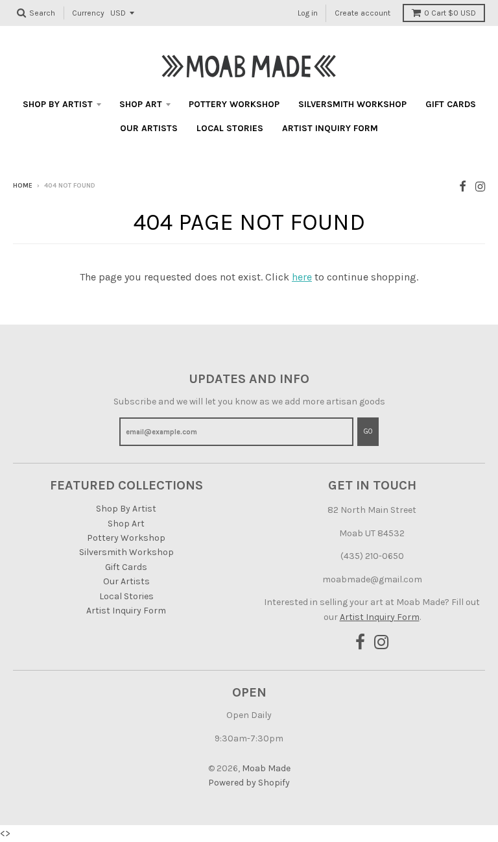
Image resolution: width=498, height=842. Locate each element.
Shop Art (140, 104)
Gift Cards (450, 104)
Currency (88, 13)
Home (22, 186)
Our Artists (149, 128)
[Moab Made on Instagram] (480, 186)
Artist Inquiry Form (330, 128)
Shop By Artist (58, 104)
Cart (450, 13)
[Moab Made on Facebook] (462, 186)
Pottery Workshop (234, 104)
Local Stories (229, 128)
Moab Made (266, 768)
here (302, 277)
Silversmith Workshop (352, 104)
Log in (308, 13)
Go (368, 431)
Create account (362, 13)
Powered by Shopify (249, 782)
